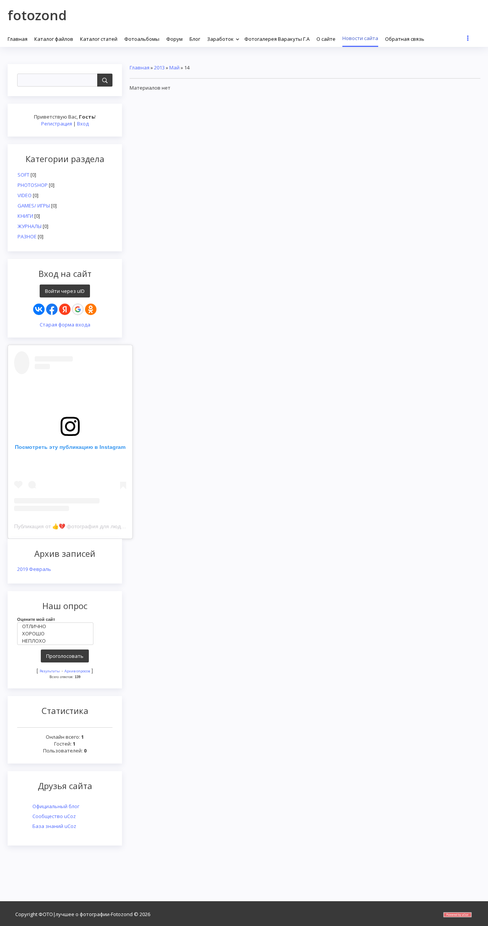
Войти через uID (65, 291)
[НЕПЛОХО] (57, 641)
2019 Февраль (34, 569)
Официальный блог (55, 806)
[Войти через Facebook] (52, 309)
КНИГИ (25, 215)
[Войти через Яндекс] (65, 309)
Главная (139, 67)
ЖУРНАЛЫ (30, 226)
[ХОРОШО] (57, 633)
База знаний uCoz (54, 826)
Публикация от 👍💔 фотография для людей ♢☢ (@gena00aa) (93, 526)
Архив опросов (77, 671)
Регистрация (56, 123)
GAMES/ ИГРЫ (34, 205)
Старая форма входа (65, 324)
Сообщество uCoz (54, 816)
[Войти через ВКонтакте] (39, 309)
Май (174, 67)
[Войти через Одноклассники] (90, 309)
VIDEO (25, 195)
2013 (159, 67)
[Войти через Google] (77, 309)
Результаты (50, 671)
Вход (83, 123)
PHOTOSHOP (33, 185)
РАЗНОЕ (27, 236)
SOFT (23, 174)
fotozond (37, 15)
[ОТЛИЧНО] (57, 626)
